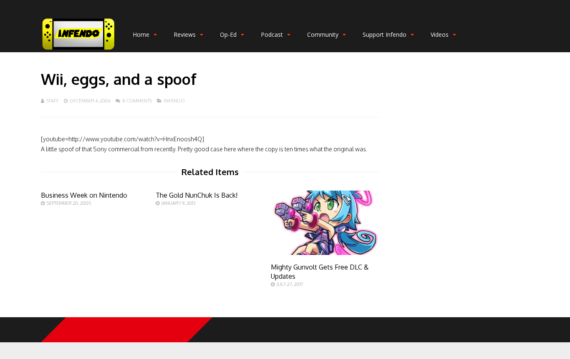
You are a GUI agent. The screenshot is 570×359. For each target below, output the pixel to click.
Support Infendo (384, 34)
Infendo (174, 101)
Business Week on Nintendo (84, 195)
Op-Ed (228, 34)
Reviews (185, 34)
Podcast (272, 34)
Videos (440, 34)
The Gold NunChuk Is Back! (196, 195)
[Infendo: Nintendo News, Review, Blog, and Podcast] (78, 50)
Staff (52, 101)
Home (141, 34)
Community (322, 34)
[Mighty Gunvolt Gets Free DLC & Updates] (325, 252)
